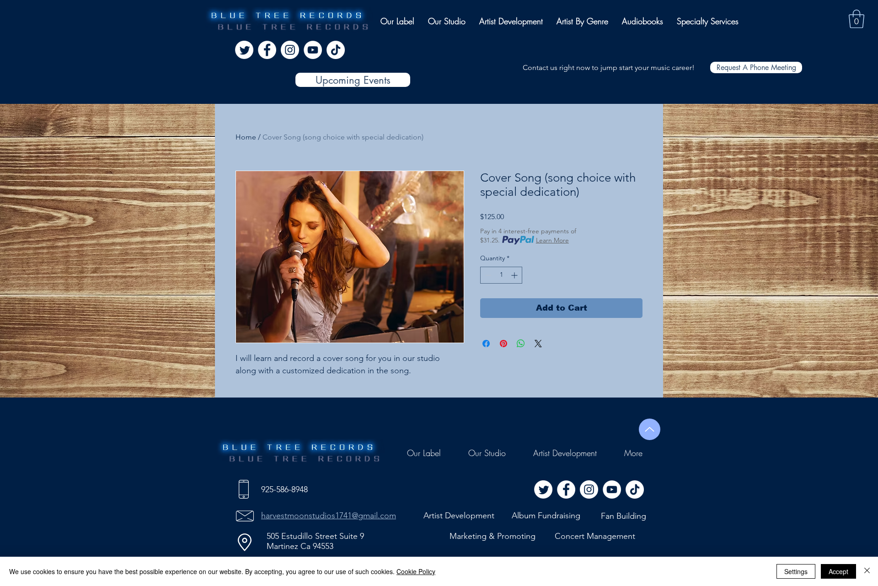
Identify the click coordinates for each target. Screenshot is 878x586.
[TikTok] (336, 50)
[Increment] (515, 275)
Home (246, 137)
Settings (796, 571)
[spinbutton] (501, 275)
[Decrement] (487, 275)
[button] (856, 19)
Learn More (552, 240)
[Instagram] (290, 50)
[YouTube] (313, 50)
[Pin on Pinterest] (503, 343)
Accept (838, 571)
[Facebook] (267, 50)
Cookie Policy (415, 571)
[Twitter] (244, 50)
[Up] (649, 429)
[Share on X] (538, 343)
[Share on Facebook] (486, 343)
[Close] (867, 571)
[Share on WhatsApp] (520, 343)
